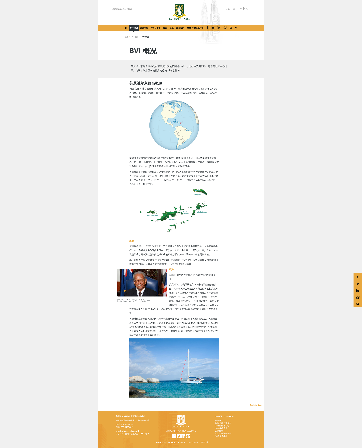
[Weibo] (225, 28)
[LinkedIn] (219, 28)
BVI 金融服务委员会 (223, 423)
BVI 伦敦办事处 (221, 436)
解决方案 (144, 28)
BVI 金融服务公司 (222, 425)
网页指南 (204, 442)
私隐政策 (181, 442)
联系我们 (180, 28)
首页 (126, 37)
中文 (246, 8)
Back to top (256, 405)
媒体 (165, 28)
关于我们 (134, 28)
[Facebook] (207, 28)
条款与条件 (193, 442)
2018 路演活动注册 (195, 28)
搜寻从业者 (156, 28)
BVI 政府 (218, 420)
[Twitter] (213, 28)
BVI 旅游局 (219, 431)
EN (241, 8)
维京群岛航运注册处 (223, 433)
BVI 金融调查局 (221, 428)
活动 (172, 28)
